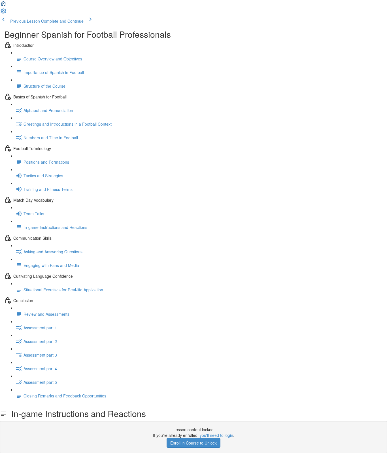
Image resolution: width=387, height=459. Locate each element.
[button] (3, 5)
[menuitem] (3, 13)
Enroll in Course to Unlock (193, 443)
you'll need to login (216, 435)
